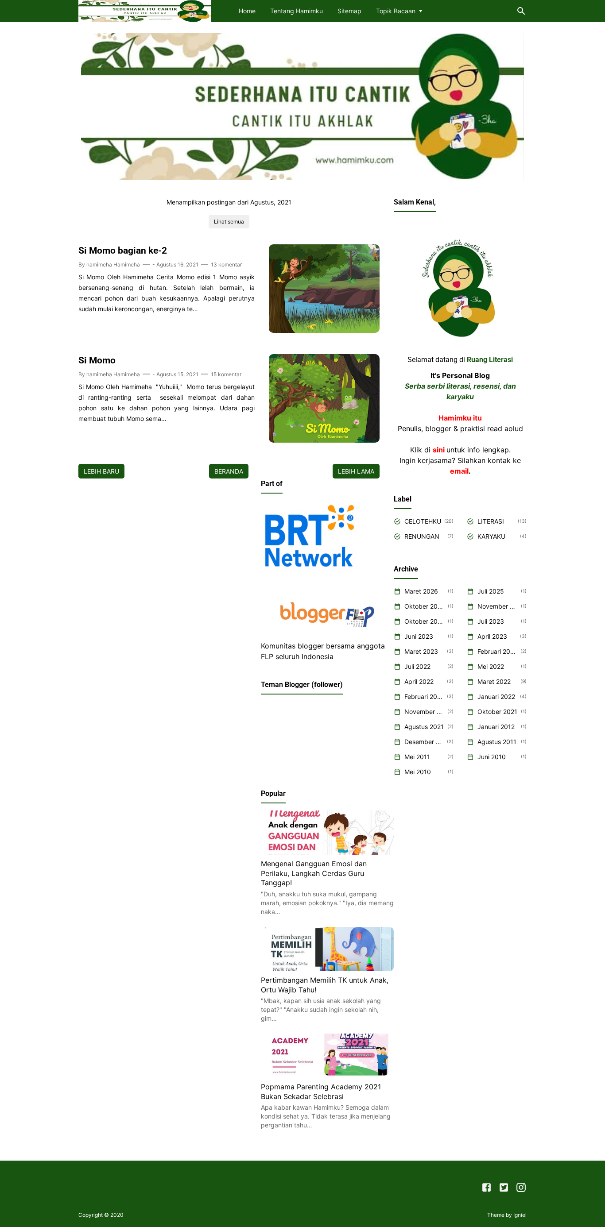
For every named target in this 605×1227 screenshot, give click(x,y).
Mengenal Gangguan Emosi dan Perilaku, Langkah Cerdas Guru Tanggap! (314, 873)
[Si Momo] (324, 440)
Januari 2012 (496, 726)
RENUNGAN (421, 536)
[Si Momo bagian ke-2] (324, 330)
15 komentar (226, 374)
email (459, 471)
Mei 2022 (490, 666)
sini (439, 449)
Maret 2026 (421, 591)
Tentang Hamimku (296, 11)
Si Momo (97, 360)
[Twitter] (503, 1189)
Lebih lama (356, 471)
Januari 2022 (496, 696)
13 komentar (226, 264)
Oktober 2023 (424, 621)
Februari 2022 (424, 696)
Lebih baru (101, 471)
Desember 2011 (424, 741)
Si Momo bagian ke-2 (122, 250)
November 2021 (424, 711)
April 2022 (419, 681)
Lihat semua (229, 221)
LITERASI (490, 521)
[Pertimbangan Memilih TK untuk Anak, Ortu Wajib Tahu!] (327, 968)
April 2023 (492, 636)
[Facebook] (486, 1189)
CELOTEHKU (422, 521)
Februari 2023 (497, 651)
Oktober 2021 (497, 711)
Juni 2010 (491, 756)
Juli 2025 (490, 591)
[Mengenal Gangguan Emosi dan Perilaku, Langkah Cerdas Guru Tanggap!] (327, 852)
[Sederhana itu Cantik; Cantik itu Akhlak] (144, 10)
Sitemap (349, 11)
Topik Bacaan (395, 11)
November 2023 (497, 606)
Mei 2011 (417, 756)
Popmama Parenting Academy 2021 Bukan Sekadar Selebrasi (321, 1091)
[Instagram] (521, 1189)
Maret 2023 (421, 651)
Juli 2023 (490, 621)
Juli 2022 (417, 666)
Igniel (520, 1215)
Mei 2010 (417, 772)
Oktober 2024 (424, 606)
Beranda (228, 471)
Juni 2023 (418, 636)
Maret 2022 (494, 681)
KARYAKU (491, 536)
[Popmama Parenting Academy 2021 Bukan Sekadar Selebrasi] (327, 1075)
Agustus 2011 (496, 741)
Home (247, 11)
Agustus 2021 (424, 726)
